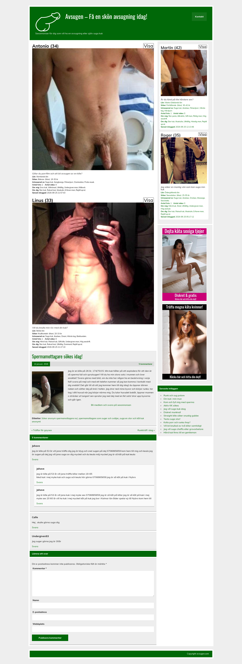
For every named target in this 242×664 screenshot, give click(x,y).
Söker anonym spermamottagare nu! (60, 418)
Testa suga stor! (172, 419)
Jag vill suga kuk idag (175, 408)
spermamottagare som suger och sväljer (99, 418)
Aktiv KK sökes (171, 405)
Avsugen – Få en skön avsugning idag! (106, 16)
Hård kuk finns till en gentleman (180, 432)
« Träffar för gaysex (42, 430)
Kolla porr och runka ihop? (177, 422)
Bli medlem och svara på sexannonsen (111, 405)
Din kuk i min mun (173, 398)
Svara (35, 459)
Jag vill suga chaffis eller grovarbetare (183, 429)
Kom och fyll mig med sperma (179, 402)
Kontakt (199, 16)
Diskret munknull (172, 412)
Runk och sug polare (174, 395)
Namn (36, 600)
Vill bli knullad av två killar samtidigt (183, 425)
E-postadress (40, 612)
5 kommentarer (145, 364)
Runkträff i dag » (146, 430)
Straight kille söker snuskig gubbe (181, 415)
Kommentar (40, 568)
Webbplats (38, 624)
